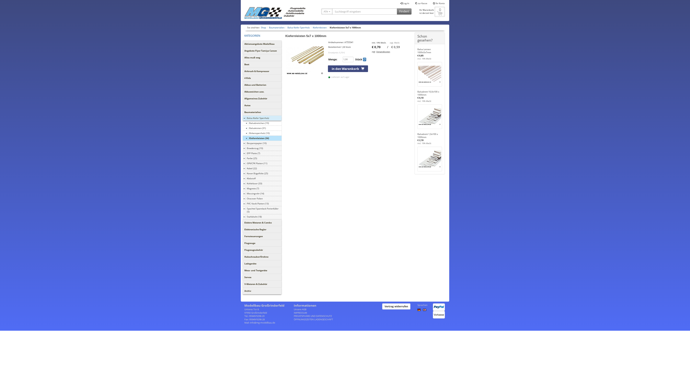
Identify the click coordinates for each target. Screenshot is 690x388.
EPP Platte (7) (253, 153)
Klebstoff (251, 178)
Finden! (404, 11)
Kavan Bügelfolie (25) (257, 173)
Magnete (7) (253, 188)
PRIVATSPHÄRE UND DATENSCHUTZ (313, 316)
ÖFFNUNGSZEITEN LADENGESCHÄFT (313, 319)
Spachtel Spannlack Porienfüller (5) (263, 210)
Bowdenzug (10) (255, 148)
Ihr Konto (440, 3)
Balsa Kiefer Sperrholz (258, 118)
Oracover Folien (255, 198)
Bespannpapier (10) (257, 143)
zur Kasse (422, 3)
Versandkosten (383, 51)
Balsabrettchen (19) (259, 123)
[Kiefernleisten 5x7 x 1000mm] (305, 60)
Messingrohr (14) (255, 193)
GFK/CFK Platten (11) (257, 163)
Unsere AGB (300, 309)
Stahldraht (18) (254, 216)
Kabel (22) (252, 168)
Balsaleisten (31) (257, 128)
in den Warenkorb (346, 69)
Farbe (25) (252, 158)
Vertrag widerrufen (396, 306)
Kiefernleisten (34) (259, 138)
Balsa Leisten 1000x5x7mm (424, 51)
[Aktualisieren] (364, 59)
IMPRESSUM (300, 312)
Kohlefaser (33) (254, 183)
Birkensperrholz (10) (259, 133)
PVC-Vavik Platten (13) (258, 203)
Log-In (405, 3)
